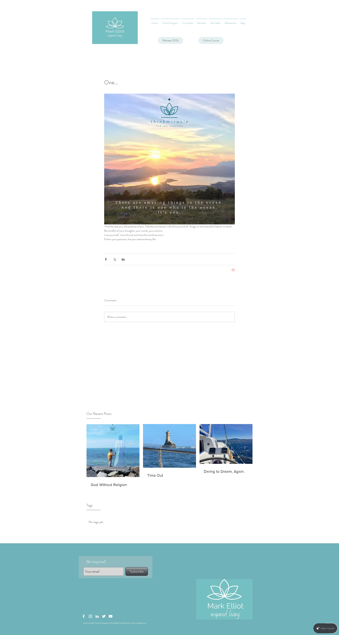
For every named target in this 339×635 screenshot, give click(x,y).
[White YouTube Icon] (110, 616)
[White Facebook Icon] (83, 616)
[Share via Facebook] (106, 259)
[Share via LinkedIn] (123, 259)
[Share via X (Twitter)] (114, 259)
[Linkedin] (97, 616)
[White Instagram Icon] (90, 616)
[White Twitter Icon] (104, 616)
